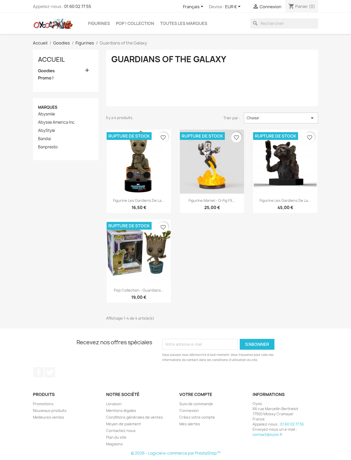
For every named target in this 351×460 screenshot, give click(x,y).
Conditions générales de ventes (134, 417)
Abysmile (46, 114)
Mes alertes (189, 423)
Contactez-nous (121, 430)
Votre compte (195, 394)
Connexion (189, 410)
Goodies (46, 71)
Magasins (114, 443)
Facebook (38, 372)
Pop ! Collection (135, 23)
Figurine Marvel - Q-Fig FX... (212, 200)
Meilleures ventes (48, 417)
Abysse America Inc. (57, 122)
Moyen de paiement (123, 423)
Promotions (43, 403)
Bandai (44, 138)
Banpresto (48, 147)
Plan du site (116, 437)
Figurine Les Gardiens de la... (138, 200)
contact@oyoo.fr (268, 434)
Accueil (51, 59)
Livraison (114, 403)
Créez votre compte (197, 417)
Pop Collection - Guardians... (139, 290)
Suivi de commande (196, 403)
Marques (47, 107)
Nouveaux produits (50, 410)
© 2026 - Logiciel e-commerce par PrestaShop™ (175, 453)
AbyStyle (46, 130)
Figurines (99, 23)
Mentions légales (121, 410)
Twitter (50, 372)
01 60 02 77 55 (77, 6)
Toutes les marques (183, 23)
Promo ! (46, 78)
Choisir (281, 118)
